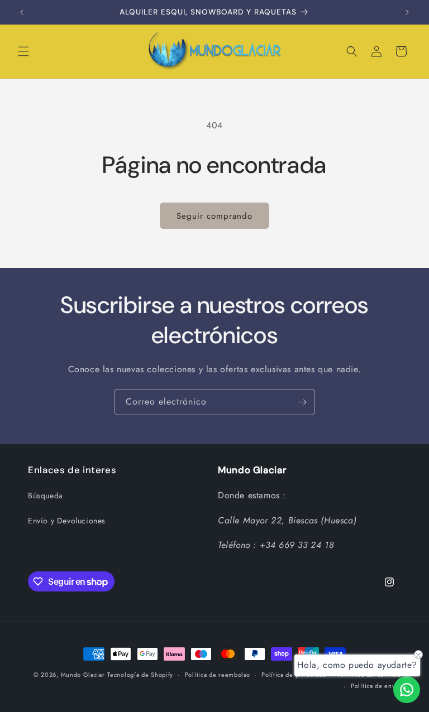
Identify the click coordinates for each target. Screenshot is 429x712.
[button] (23, 51)
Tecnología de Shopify (140, 674)
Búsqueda (45, 495)
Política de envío (376, 685)
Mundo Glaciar (83, 674)
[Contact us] (406, 689)
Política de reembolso (217, 674)
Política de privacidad (293, 674)
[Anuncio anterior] (21, 12)
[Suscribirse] (302, 402)
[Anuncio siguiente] (407, 12)
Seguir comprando (214, 216)
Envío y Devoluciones (67, 520)
